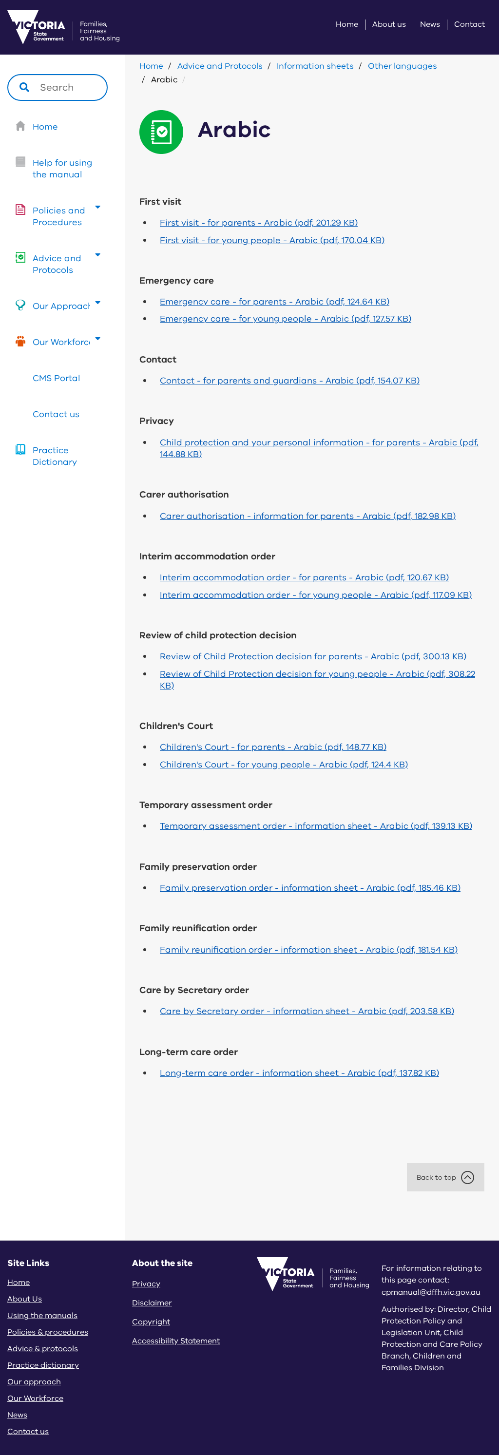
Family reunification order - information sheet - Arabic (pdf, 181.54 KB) (309, 950)
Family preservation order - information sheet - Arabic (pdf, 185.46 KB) (310, 888)
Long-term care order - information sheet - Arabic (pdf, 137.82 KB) (299, 1073)
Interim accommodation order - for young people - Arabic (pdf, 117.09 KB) (316, 595)
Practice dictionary (43, 1365)
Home (347, 24)
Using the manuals (42, 1315)
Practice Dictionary (55, 456)
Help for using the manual (62, 168)
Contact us (56, 414)
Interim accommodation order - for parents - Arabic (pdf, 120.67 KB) (304, 577)
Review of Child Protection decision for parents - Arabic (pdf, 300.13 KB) (313, 656)
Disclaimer (152, 1303)
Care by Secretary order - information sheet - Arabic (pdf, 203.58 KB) (307, 1011)
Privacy (146, 1284)
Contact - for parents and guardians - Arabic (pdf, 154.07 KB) (290, 380)
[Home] (51, 27)
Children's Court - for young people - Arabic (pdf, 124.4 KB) (284, 764)
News (430, 24)
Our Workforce (63, 342)
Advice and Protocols (57, 264)
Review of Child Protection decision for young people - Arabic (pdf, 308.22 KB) (317, 679)
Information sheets (315, 66)
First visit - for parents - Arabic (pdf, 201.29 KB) (259, 223)
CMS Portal (56, 378)
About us (389, 24)
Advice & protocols (42, 1348)
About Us (24, 1299)
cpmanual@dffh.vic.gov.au (431, 1291)
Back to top (436, 1177)
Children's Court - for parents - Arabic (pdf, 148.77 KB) (273, 747)
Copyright (151, 1322)
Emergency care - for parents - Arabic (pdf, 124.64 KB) (274, 301)
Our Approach (63, 306)
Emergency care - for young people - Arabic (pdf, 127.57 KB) (285, 319)
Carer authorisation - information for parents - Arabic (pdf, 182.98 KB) (308, 516)
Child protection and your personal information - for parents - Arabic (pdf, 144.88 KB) (319, 448)
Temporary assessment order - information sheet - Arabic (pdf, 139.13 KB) (316, 826)
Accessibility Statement (176, 1341)
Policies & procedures (47, 1332)
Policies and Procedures (59, 216)
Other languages (402, 66)
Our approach (34, 1382)
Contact (469, 24)
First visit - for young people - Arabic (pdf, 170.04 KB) (272, 240)
